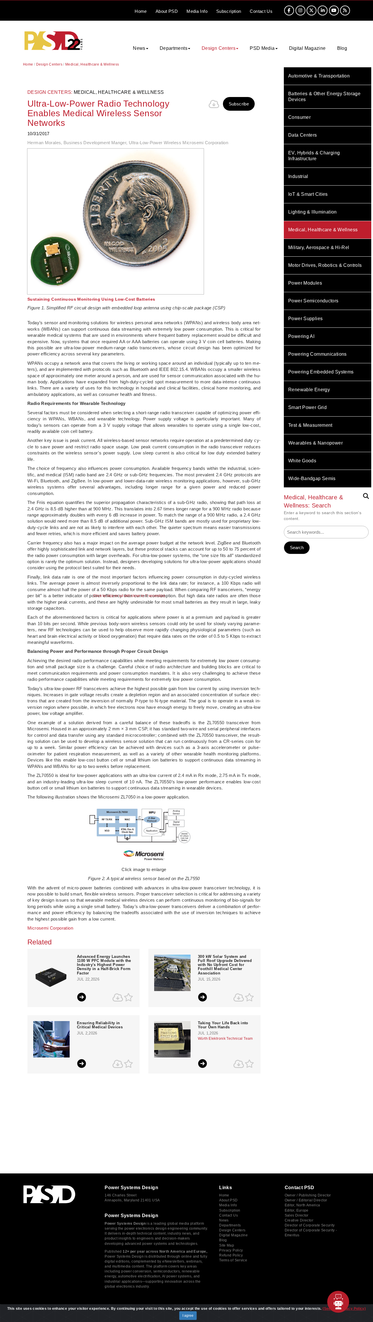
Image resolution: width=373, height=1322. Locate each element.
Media (196, 11)
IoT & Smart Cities (308, 194)
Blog (342, 48)
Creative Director (299, 1220)
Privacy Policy (231, 1250)
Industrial (298, 176)
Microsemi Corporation (50, 928)
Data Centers (302, 135)
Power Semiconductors (313, 300)
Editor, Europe (297, 1210)
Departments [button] (173, 48)
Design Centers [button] (218, 48)
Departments (230, 1225)
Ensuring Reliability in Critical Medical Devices (100, 1025)
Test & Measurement (310, 425)
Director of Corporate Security (310, 1225)
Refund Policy (231, 1255)
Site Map (226, 1245)
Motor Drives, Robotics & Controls (325, 265)
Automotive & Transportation (319, 75)
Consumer (299, 117)
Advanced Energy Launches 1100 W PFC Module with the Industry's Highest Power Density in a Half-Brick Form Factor (104, 965)
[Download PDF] (214, 104)
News (224, 1220)
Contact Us (228, 1215)
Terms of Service (233, 1260)
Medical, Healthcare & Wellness (323, 229)
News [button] (139, 48)
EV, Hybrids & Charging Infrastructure (314, 155)
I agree (187, 1316)
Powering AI (301, 336)
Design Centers (49, 64)
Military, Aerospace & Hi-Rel (318, 247)
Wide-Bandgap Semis (312, 478)
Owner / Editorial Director (306, 1200)
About (167, 11)
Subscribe (239, 103)
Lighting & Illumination (312, 211)
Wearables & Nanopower (315, 442)
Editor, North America (302, 1205)
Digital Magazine (307, 48)
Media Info (228, 1205)
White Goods (302, 460)
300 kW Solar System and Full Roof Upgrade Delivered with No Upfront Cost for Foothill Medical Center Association (225, 965)
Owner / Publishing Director (308, 1195)
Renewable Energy (309, 389)
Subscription (228, 11)
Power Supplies (305, 318)
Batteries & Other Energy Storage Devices (324, 96)
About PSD (228, 1200)
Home (141, 11)
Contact (261, 11)
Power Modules (305, 283)
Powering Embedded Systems (320, 371)
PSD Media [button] (262, 48)
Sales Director (297, 1215)
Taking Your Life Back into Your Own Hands (223, 1025)
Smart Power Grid (307, 407)
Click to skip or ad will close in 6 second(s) (129, 596)
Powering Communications (317, 354)
